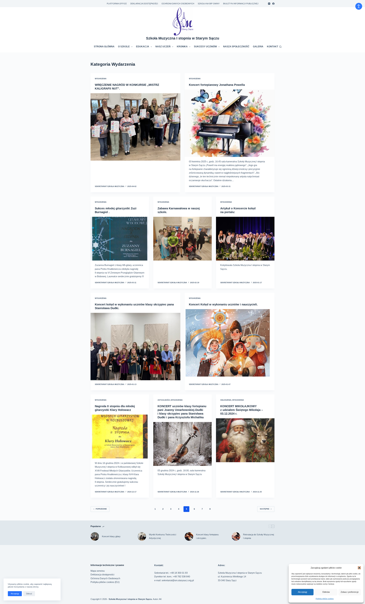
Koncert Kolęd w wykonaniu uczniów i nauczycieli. (223, 304)
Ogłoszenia (225, 400)
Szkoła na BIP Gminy (209, 3)
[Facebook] (273, 4)
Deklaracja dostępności (144, 3)
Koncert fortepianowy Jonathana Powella (217, 84)
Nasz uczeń (163, 46)
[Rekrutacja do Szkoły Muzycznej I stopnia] (236, 536)
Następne (264, 509)
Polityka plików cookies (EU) (105, 582)
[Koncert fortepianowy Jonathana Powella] (229, 123)
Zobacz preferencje (350, 592)
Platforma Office (117, 3)
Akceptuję (302, 592)
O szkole (124, 46)
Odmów (326, 592)
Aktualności (164, 400)
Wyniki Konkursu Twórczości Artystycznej (162, 536)
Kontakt (272, 46)
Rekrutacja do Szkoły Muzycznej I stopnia (258, 536)
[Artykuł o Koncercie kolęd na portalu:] (245, 239)
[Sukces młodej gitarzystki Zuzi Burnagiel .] (120, 239)
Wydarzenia (101, 79)
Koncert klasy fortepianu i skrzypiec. (207, 536)
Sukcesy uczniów (205, 46)
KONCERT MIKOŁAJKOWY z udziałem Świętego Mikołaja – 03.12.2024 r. (241, 410)
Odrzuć (29, 594)
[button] (359, 567)
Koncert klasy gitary (111, 536)
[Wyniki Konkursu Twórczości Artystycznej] (142, 536)
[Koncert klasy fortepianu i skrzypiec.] (189, 536)
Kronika (182, 46)
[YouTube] (269, 4)
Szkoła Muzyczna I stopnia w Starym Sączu (182, 38)
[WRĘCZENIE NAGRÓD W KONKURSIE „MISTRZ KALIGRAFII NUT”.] (135, 127)
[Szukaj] (280, 47)
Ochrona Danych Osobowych (178, 3)
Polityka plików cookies (325, 599)
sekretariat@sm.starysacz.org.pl (178, 580)
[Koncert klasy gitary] (95, 536)
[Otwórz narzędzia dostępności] (358, 6)
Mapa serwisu (98, 571)
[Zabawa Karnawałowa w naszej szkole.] (182, 239)
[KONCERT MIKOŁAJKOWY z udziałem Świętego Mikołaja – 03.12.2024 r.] (245, 440)
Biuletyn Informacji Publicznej (240, 3)
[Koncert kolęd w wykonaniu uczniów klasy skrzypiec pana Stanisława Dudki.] (135, 346)
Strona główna (104, 46)
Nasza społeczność (236, 46)
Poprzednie (101, 509)
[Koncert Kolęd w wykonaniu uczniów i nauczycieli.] (229, 343)
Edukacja (142, 46)
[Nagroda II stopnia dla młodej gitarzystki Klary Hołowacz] (120, 436)
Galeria (258, 46)
